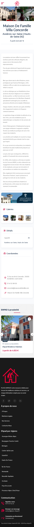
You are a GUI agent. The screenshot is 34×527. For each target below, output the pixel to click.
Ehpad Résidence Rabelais (12, 347)
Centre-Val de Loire (8, 450)
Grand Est (5, 455)
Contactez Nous (7, 425)
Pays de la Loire (7, 486)
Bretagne (4, 446)
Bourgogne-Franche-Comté (10, 441)
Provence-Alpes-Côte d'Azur (11, 490)
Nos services (6, 421)
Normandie (5, 471)
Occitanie (4, 481)
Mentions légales (7, 416)
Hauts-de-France (7, 460)
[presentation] (1, 334)
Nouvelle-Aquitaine (8, 476)
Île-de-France (6, 467)
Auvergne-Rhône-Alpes (9, 436)
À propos (4, 411)
